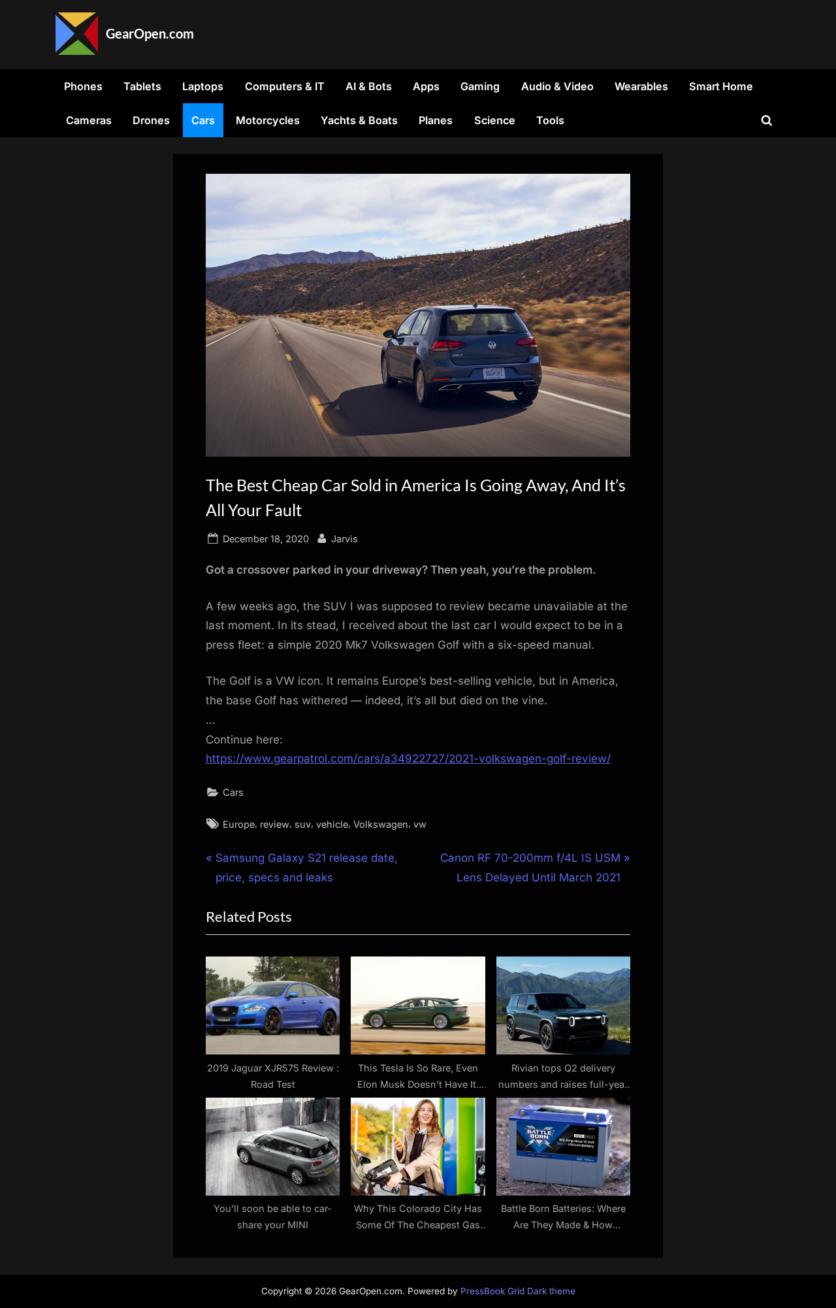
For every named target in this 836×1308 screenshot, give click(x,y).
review (274, 824)
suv (303, 824)
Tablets (142, 86)
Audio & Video (557, 86)
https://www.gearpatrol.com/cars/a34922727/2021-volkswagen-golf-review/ (408, 758)
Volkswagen (380, 824)
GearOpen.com (150, 33)
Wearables (641, 86)
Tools (550, 120)
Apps (426, 86)
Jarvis (344, 538)
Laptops (202, 86)
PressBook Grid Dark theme (517, 1291)
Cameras (89, 120)
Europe (239, 824)
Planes (436, 120)
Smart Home (721, 86)
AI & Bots (369, 86)
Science (494, 120)
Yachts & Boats (359, 120)
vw (419, 824)
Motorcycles (268, 120)
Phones (83, 86)
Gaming (480, 86)
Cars (203, 120)
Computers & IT (285, 86)
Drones (151, 120)
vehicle (332, 824)
